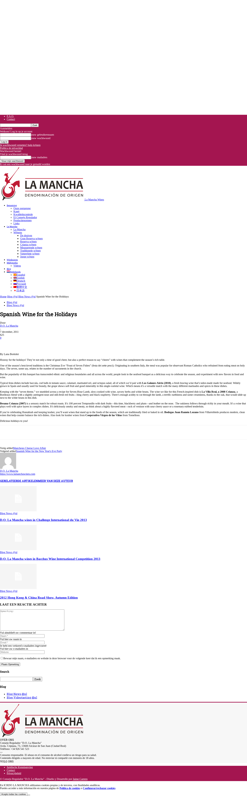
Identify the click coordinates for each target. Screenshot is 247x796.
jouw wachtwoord (40, 138)
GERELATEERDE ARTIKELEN (19, 481)
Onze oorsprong (22, 208)
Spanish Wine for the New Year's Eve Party (39, 451)
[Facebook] (5, 343)
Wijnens (17, 232)
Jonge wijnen (27, 256)
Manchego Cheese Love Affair (29, 448)
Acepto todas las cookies (13, 794)
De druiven (26, 235)
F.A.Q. (10, 116)
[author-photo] (8, 467)
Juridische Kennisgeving (20, 767)
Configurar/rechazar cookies (99, 788)
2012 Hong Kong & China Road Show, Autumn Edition (39, 597)
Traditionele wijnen (30, 250)
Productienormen (22, 220)
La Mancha (12, 226)
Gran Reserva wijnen (31, 238)
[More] (66, 342)
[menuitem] (14, 271)
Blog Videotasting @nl (22, 697)
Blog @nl (12, 296)
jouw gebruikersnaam (42, 134)
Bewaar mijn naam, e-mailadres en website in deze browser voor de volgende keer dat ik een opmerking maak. (62, 658)
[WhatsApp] (41, 343)
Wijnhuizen (12, 259)
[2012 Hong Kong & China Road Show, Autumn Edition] (18, 588)
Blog (9, 268)
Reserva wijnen (28, 241)
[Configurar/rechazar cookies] (28, 794)
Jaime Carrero (80, 779)
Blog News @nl (27, 296)
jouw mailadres (39, 157)
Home (3, 296)
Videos (17, 265)
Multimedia (12, 262)
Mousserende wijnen (31, 247)
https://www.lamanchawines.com (17, 473)
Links (16, 223)
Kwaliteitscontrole (23, 214)
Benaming (12, 205)
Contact (11, 119)
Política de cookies (69, 788)
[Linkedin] (53, 343)
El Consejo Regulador (25, 217)
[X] (17, 343)
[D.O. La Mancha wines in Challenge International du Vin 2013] (18, 510)
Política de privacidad (11, 148)
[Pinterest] (29, 343)
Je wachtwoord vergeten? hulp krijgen (20, 145)
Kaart (16, 211)
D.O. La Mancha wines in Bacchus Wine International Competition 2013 (50, 559)
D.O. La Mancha (9, 325)
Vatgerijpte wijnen (29, 253)
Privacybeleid (14, 773)
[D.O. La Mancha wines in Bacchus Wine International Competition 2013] (18, 549)
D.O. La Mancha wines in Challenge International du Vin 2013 (43, 520)
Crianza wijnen (28, 244)
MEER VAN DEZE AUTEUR (55, 481)
